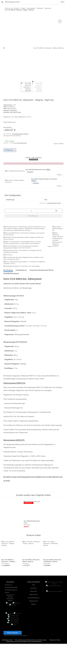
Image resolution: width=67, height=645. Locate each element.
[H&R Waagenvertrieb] (13, 2)
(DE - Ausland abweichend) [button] (20, 143)
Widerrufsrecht (33, 595)
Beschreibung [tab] (8, 270)
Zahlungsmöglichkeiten (11, 588)
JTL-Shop (58, 641)
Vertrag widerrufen (12, 634)
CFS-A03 (18, 465)
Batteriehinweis (33, 601)
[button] (52, 2)
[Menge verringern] (6, 211)
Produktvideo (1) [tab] (22, 270)
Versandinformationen (11, 590)
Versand (25, 637)
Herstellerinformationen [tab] (12, 274)
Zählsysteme (13, 110)
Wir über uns (9, 585)
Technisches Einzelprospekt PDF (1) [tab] (43, 270)
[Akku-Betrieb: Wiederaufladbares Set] (57, 229)
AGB (33, 585)
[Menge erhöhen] (60, 211)
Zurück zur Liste (9, 8)
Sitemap (33, 605)
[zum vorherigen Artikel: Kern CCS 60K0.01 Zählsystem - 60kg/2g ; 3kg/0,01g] (58, 13)
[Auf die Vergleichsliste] (60, 21)
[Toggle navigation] (2, 1)
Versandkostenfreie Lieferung (21, 134)
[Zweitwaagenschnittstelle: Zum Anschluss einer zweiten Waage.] (22, 266)
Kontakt (7, 593)
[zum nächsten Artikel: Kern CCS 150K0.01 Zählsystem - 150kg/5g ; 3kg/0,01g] (62, 13)
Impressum (33, 589)
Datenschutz (33, 592)
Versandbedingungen (33, 598)
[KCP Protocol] (7, 255)
